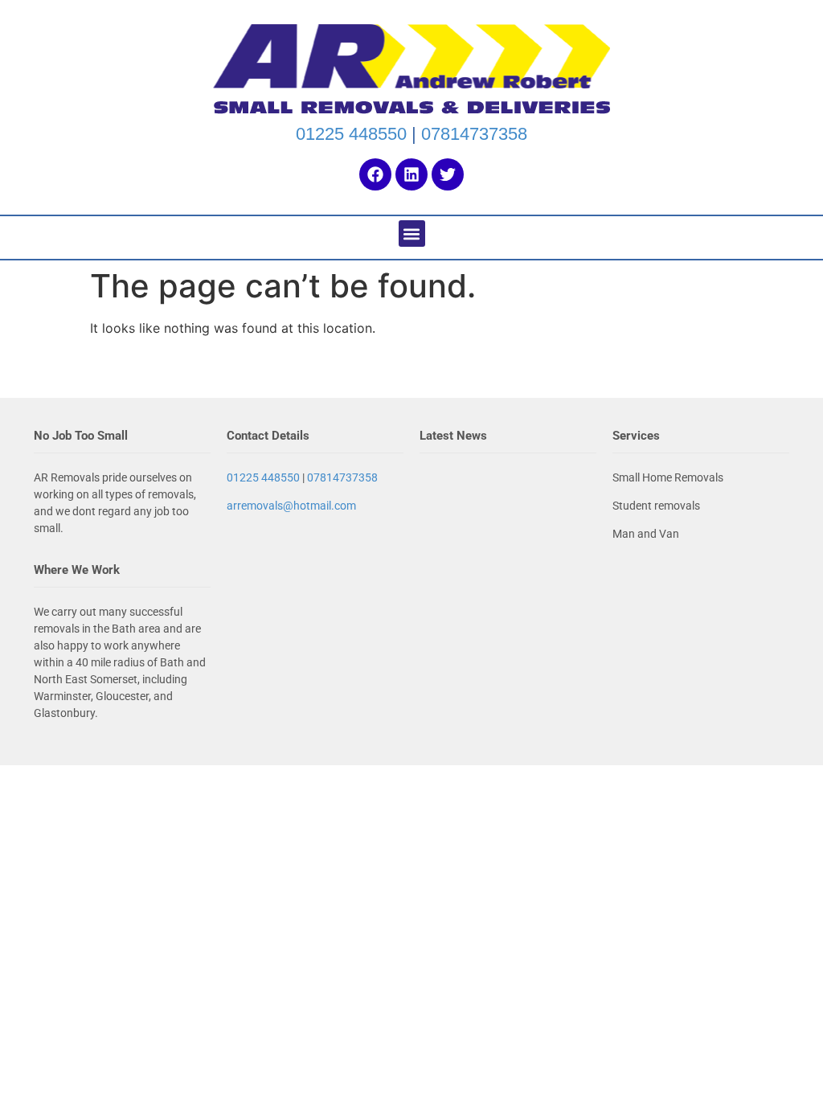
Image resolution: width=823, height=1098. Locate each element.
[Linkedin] (411, 174)
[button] (412, 233)
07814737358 (474, 134)
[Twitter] (448, 174)
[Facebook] (375, 174)
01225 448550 (351, 134)
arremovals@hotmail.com (291, 505)
